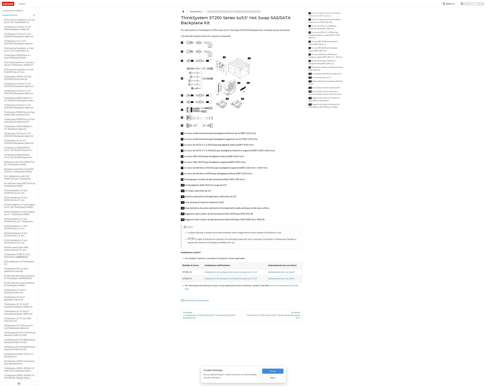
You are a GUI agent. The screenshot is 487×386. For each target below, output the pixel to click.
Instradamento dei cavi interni (281, 272)
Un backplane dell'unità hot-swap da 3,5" (325, 74)
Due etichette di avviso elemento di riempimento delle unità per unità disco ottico (325, 93)
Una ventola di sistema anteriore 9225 (324, 88)
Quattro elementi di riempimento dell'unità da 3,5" (325, 82)
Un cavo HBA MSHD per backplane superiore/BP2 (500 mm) (323, 49)
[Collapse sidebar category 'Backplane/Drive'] (34, 15)
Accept (273, 371)
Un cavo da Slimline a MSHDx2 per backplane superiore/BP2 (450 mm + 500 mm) (325, 55)
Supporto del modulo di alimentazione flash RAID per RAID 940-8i (324, 99)
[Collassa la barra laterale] (19, 383)
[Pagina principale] (183, 12)
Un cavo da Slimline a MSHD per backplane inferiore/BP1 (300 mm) (322, 62)
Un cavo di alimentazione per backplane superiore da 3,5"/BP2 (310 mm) (325, 21)
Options (22, 4)
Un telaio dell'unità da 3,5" (320, 78)
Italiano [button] (449, 4)
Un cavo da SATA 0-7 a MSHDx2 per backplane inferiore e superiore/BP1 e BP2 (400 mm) (324, 35)
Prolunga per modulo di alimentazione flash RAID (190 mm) (326, 68)
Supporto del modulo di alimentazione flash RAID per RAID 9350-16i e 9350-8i (324, 105)
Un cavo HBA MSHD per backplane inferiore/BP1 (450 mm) (323, 43)
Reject (272, 378)
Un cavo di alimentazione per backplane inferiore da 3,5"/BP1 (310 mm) (325, 14)
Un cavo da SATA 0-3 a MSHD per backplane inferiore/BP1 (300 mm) (322, 27)
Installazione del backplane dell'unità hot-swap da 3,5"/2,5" (231, 272)
